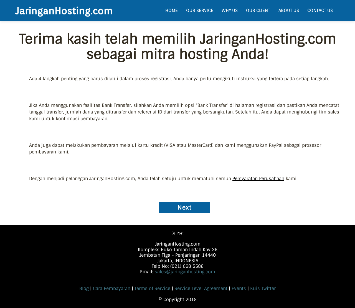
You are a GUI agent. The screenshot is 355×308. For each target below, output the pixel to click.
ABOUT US (288, 10)
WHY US (230, 10)
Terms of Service (152, 288)
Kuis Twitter (263, 288)
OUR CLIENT (258, 10)
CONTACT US (320, 10)
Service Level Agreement (200, 288)
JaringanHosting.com (64, 10)
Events (239, 288)
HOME (171, 10)
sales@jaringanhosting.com (185, 272)
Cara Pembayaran (111, 288)
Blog (84, 288)
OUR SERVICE (199, 10)
